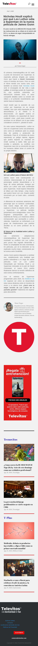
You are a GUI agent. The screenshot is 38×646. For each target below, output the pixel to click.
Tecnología (16, 472)
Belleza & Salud (17, 551)
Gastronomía (17, 588)
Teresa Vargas (21, 66)
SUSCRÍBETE (19, 633)
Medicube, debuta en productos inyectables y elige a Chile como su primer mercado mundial (18, 546)
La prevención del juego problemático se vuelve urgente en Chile (18, 504)
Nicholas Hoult (28, 86)
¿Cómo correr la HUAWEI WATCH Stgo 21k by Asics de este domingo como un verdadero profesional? (18, 467)
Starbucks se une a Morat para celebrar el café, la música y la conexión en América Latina (17, 583)
